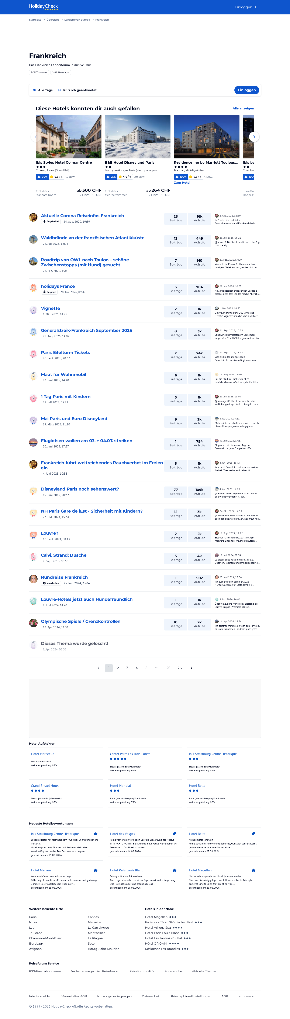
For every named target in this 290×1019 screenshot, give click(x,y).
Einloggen (244, 7)
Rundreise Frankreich (64, 577)
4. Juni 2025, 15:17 (230, 462)
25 (168, 668)
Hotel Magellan (156, 917)
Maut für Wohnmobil (63, 374)
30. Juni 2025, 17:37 (56, 446)
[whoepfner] (33, 601)
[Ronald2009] (33, 354)
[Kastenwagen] (217, 621)
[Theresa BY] (33, 332)
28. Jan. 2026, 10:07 (231, 286)
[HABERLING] (217, 308)
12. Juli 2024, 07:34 (230, 555)
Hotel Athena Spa (158, 928)
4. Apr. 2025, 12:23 (230, 489)
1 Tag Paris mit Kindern (66, 396)
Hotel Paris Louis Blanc (162, 933)
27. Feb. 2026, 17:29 (231, 259)
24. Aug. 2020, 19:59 (76, 222)
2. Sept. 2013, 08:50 (55, 561)
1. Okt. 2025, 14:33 (230, 308)
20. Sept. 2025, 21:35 (231, 352)
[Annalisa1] (33, 490)
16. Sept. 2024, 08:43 (56, 539)
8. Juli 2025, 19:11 (230, 418)
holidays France (58, 286)
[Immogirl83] (33, 398)
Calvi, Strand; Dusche (64, 555)
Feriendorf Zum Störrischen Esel (169, 922)
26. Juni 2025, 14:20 (56, 380)
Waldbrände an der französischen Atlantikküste (93, 237)
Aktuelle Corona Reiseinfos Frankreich (82, 215)
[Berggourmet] (217, 418)
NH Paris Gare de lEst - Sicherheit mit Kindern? (91, 511)
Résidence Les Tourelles (162, 949)
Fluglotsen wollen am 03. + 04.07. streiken (86, 440)
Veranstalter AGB (74, 996)
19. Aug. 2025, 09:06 (231, 374)
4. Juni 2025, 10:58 (55, 473)
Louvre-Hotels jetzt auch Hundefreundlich (87, 599)
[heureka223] (33, 535)
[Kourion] (217, 215)
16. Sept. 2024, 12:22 (231, 533)
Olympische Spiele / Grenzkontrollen (81, 621)
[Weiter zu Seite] (156, 668)
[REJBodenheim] (217, 352)
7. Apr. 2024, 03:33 (54, 649)
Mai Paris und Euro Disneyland (74, 418)
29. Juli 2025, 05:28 (55, 402)
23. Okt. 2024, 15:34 (56, 517)
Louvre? (49, 533)
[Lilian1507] (33, 579)
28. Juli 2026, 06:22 (230, 237)
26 (180, 668)
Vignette (50, 308)
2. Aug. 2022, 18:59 (230, 215)
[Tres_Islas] (33, 261)
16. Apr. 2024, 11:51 (56, 627)
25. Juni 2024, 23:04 (77, 583)
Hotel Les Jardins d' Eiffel (163, 938)
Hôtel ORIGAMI (156, 943)
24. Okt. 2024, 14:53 (231, 511)
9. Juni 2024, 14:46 (55, 605)
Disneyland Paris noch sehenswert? (80, 489)
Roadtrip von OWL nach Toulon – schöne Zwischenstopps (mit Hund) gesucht (85, 262)
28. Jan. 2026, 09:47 (73, 292)
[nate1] (33, 442)
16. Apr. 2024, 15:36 (231, 621)
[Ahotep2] (33, 217)
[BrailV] (33, 557)
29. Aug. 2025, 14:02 (56, 336)
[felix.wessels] (217, 374)
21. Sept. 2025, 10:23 (231, 330)
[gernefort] (33, 310)
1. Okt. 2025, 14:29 (55, 314)
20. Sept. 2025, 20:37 (56, 358)
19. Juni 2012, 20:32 (56, 495)
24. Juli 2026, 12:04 (55, 244)
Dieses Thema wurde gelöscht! (74, 643)
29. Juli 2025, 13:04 (230, 396)
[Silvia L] (33, 239)
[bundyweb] (33, 376)
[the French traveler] (33, 288)
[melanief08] (33, 513)
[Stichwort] (33, 420)
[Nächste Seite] (191, 668)
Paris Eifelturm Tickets (65, 352)
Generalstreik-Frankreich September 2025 (86, 330)
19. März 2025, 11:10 (56, 424)
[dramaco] (33, 645)
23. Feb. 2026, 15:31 (56, 271)
